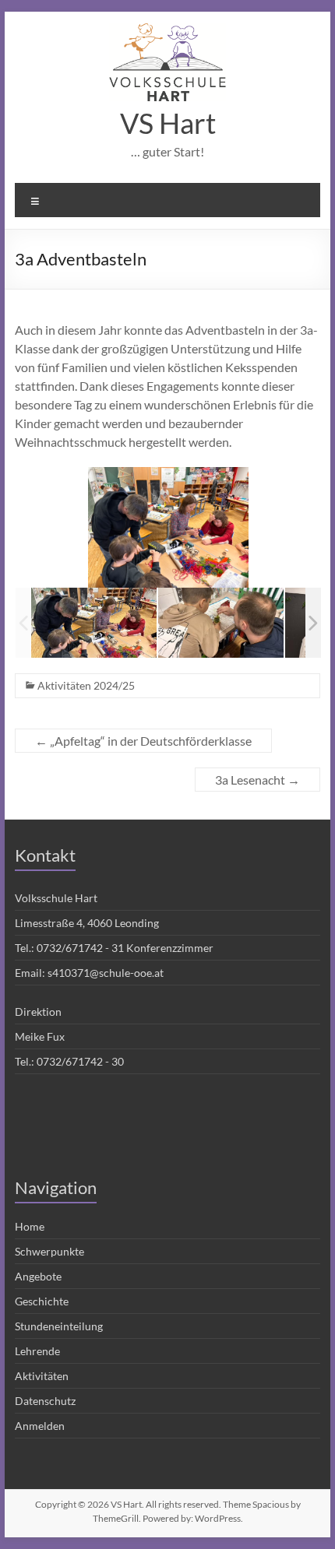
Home (29, 1226)
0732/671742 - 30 (80, 1061)
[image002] (221, 623)
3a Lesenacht (257, 779)
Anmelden (40, 1425)
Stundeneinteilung (59, 1326)
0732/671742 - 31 (80, 947)
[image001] (94, 623)
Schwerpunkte (49, 1251)
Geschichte (42, 1301)
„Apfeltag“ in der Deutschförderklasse (143, 740)
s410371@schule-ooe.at (106, 972)
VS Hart (168, 123)
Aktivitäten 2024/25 (86, 685)
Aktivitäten (42, 1375)
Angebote (38, 1276)
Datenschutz (45, 1400)
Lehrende (37, 1351)
